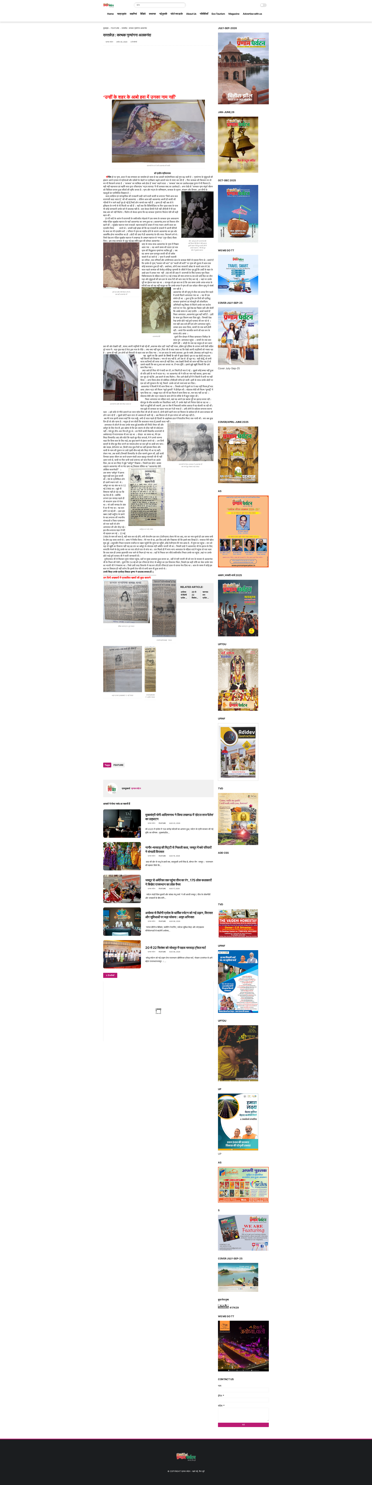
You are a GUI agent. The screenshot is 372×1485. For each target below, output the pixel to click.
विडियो (142, 13)
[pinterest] (258, 19)
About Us (191, 13)
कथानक (152, 13)
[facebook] (249, 19)
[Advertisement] (158, 72)
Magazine (233, 13)
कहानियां (133, 13)
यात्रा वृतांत (121, 13)
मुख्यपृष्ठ (106, 28)
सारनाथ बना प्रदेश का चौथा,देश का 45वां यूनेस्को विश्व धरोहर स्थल (206, 595)
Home (110, 13)
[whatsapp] (117, 772)
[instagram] (262, 19)
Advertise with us (252, 13)
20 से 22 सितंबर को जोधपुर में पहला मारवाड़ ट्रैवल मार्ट (195, 595)
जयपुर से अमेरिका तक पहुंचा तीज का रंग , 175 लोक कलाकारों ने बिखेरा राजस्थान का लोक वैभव (178, 882)
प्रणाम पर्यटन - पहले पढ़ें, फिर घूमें (192, 1471)
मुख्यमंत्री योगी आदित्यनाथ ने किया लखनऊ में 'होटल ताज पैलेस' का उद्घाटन (179, 817)
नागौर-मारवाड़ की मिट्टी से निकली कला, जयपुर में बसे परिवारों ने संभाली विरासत (178, 850)
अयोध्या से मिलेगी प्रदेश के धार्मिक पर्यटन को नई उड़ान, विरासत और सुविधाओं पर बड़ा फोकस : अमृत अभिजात (184, 595)
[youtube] (267, 19)
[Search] (183, 5)
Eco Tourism (218, 13)
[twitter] (253, 19)
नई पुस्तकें (163, 13)
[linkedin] (129, 772)
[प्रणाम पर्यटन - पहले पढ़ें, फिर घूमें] (108, 6)
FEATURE (115, 28)
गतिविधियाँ (204, 13)
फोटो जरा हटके (177, 13)
